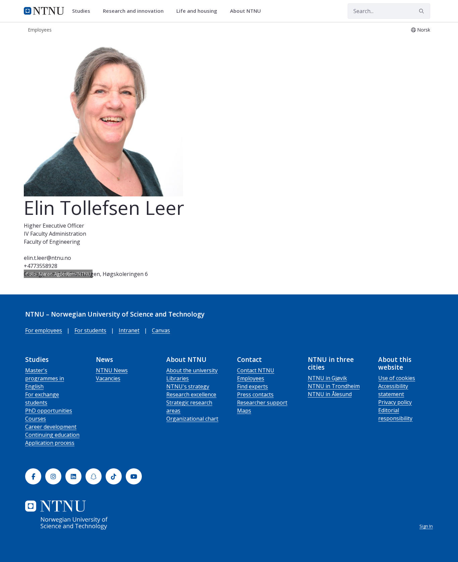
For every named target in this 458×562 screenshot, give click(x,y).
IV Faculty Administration (55, 233)
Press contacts (255, 394)
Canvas (161, 330)
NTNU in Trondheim (334, 386)
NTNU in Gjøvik (327, 378)
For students (90, 330)
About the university (192, 370)
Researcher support (262, 402)
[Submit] (422, 11)
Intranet (129, 330)
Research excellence (191, 394)
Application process (49, 443)
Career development (50, 426)
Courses (35, 418)
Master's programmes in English (44, 378)
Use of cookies (396, 378)
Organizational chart (192, 418)
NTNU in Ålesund (330, 394)
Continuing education (52, 434)
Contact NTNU (255, 370)
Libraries (177, 378)
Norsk (423, 30)
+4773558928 (40, 266)
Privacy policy (395, 402)
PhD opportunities (48, 410)
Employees (250, 378)
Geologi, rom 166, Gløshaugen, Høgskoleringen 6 (86, 274)
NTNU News (112, 370)
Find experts (252, 386)
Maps (244, 410)
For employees (43, 330)
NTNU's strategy (187, 386)
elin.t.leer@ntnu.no (47, 258)
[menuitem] (83, 11)
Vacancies (108, 378)
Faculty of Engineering (52, 241)
